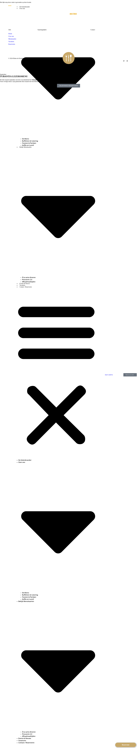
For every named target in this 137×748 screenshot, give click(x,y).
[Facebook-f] (123, 61)
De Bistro (25, 139)
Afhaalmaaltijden (28, 282)
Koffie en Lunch (28, 145)
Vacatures (22, 285)
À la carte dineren (29, 277)
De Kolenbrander (24, 460)
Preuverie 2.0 (27, 279)
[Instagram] (127, 61)
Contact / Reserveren (25, 287)
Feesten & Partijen (29, 143)
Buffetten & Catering (30, 141)
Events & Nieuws (24, 283)
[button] (56, 373)
